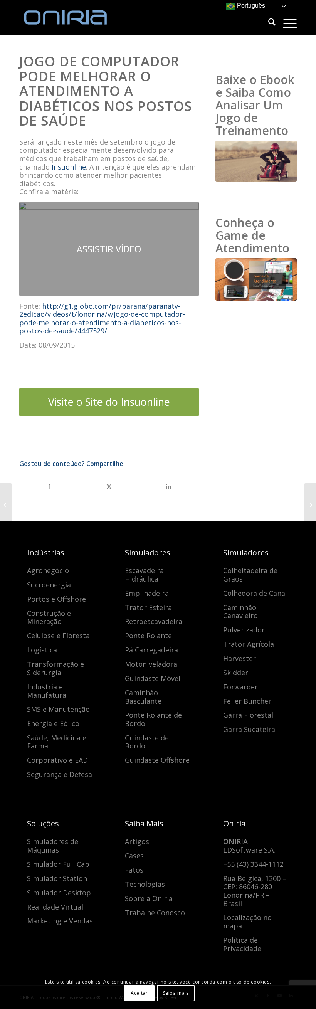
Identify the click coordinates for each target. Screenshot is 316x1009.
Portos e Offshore (56, 599)
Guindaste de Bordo (147, 742)
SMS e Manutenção (58, 709)
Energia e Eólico (53, 723)
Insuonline (69, 167)
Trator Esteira (148, 607)
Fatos (134, 869)
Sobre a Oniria (149, 898)
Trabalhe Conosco (155, 912)
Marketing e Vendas (60, 920)
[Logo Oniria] (77, 17)
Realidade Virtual (55, 906)
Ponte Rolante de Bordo (153, 719)
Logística (42, 649)
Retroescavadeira (153, 621)
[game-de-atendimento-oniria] (256, 279)
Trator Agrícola (248, 644)
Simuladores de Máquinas (52, 845)
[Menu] (286, 23)
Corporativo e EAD (57, 760)
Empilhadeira (147, 593)
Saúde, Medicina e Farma (56, 742)
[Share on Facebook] (49, 486)
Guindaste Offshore (157, 760)
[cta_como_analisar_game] (256, 161)
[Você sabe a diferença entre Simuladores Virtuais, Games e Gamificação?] (310, 504)
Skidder (235, 672)
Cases (134, 855)
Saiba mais (176, 993)
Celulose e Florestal (59, 635)
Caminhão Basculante (143, 697)
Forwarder (240, 686)
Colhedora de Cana (254, 593)
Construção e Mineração (49, 617)
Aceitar (139, 993)
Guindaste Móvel (152, 678)
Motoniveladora (151, 664)
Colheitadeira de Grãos (250, 575)
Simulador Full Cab (58, 864)
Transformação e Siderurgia (55, 668)
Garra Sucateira (249, 729)
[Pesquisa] (268, 23)
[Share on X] (109, 486)
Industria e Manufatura (46, 691)
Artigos (137, 841)
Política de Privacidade (242, 944)
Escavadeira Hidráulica (144, 575)
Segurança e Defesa (59, 774)
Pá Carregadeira (151, 649)
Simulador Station (57, 878)
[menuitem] (268, 23)
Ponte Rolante (148, 635)
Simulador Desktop (59, 892)
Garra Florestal (248, 715)
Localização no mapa (247, 921)
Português (250, 5)
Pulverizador (244, 629)
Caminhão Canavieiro (240, 612)
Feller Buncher (247, 701)
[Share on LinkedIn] (168, 486)
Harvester (239, 658)
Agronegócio (48, 570)
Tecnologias (145, 884)
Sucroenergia (49, 584)
